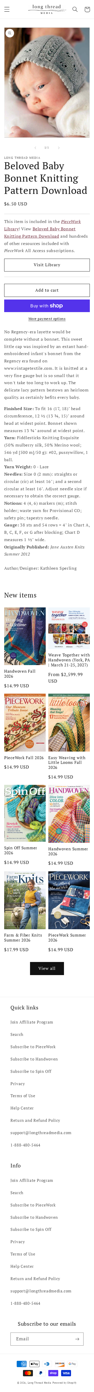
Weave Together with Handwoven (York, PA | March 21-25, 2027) (69, 659)
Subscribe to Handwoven (34, 1059)
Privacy (17, 1083)
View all (47, 968)
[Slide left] (35, 148)
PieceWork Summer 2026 (67, 938)
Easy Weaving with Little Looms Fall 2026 (67, 762)
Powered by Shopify (64, 1382)
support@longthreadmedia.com (41, 1132)
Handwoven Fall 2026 (20, 674)
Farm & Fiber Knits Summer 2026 (23, 938)
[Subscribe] (77, 1339)
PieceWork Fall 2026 (24, 757)
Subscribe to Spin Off (30, 1071)
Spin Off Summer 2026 (20, 850)
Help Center (22, 1108)
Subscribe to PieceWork (33, 1046)
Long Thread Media (40, 1382)
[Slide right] (58, 148)
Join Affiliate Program (31, 1022)
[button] (7, 9)
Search (17, 1034)
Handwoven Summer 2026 (68, 851)
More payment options (47, 319)
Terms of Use (23, 1095)
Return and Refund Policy (35, 1120)
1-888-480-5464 (25, 1145)
